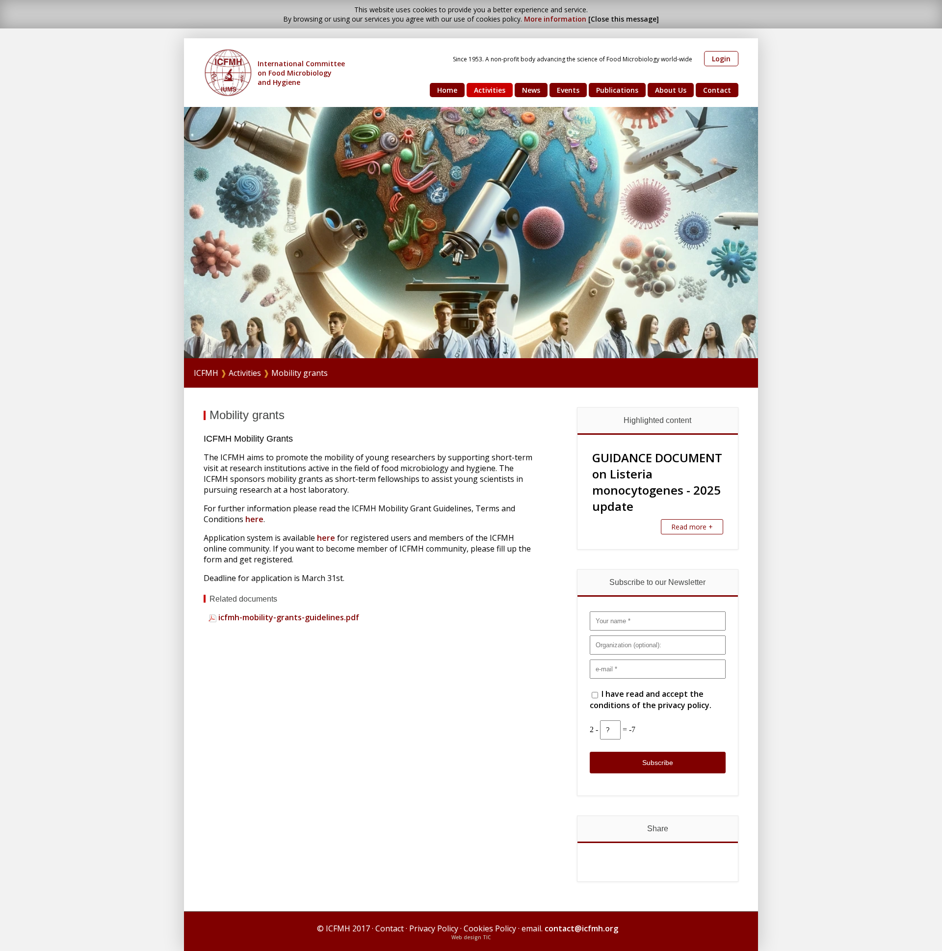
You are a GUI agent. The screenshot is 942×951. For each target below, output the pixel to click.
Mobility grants (299, 373)
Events (568, 90)
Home (447, 90)
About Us (670, 90)
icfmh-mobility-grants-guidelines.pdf (287, 617)
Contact (717, 90)
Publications (617, 90)
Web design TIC (471, 937)
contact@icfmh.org (581, 928)
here (254, 519)
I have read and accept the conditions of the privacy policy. (650, 699)
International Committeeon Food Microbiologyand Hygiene (301, 73)
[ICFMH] (228, 72)
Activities (489, 90)
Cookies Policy (490, 928)
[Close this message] (623, 19)
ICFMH (206, 373)
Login (721, 58)
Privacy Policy (433, 928)
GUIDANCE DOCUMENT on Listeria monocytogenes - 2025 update (657, 481)
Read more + (692, 526)
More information (555, 19)
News (531, 90)
